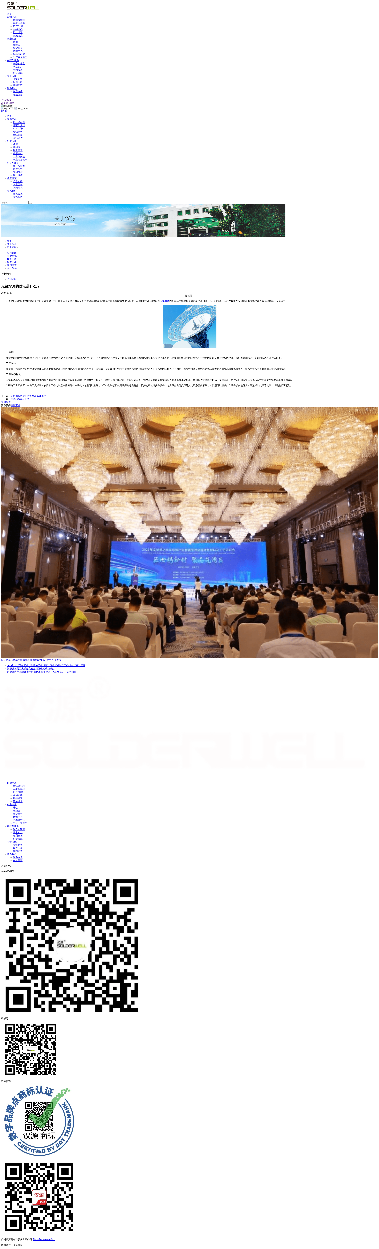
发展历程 (18, 82)
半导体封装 (19, 54)
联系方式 (18, 91)
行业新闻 (12, 247)
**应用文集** (20, 57)
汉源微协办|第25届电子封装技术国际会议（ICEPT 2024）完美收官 (41, 671)
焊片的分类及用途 (20, 399)
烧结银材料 (19, 20)
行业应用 (12, 38)
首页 (9, 14)
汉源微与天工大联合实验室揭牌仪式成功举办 (30, 668)
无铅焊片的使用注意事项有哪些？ (28, 396)
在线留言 (18, 94)
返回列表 (6, 402)
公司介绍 (18, 79)
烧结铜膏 (18, 32)
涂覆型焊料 (19, 23)
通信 (15, 42)
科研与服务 (13, 60)
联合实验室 (19, 63)
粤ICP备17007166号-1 (44, 1239)
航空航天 (18, 48)
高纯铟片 (18, 35)
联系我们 (12, 88)
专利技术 (18, 69)
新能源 (16, 45)
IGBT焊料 (18, 26)
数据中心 (18, 51)
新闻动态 (18, 85)
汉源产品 (12, 17)
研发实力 (18, 66)
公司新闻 (12, 279)
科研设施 (18, 73)
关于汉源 (12, 76)
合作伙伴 (12, 268)
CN (3, 111)
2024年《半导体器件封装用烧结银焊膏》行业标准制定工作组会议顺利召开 (46, 665)
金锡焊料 (18, 29)
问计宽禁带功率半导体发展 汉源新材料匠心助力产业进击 (31, 660)
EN (6, 111)
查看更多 (15, 405)
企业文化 (12, 256)
